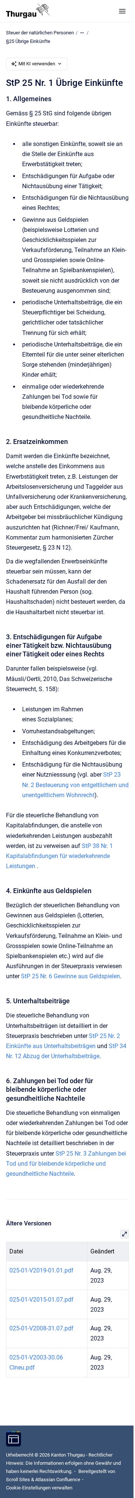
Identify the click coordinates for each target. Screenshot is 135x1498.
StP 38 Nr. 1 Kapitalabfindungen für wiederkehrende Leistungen (59, 856)
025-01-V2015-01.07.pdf (41, 1299)
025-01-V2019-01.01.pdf (41, 1270)
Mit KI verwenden (36, 63)
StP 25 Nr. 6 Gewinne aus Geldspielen (70, 976)
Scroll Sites (18, 1479)
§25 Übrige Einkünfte (28, 41)
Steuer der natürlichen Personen (40, 32)
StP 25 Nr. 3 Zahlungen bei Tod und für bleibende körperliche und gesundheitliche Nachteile (66, 1163)
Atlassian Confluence (57, 1479)
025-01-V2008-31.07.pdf (41, 1328)
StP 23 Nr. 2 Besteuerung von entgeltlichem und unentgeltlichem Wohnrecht (75, 784)
